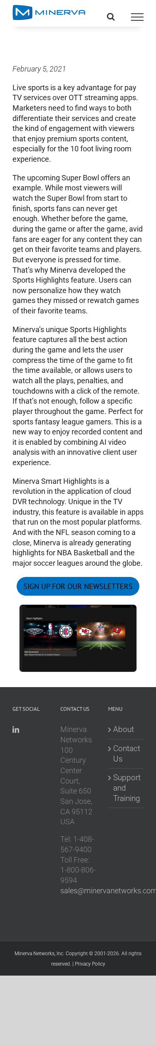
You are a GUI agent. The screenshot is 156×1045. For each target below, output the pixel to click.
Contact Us (126, 754)
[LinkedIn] (15, 729)
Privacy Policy (90, 964)
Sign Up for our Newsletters (78, 586)
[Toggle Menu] (137, 17)
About (123, 729)
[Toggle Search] (111, 16)
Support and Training (126, 788)
